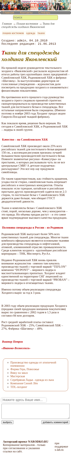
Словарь (44, 12)
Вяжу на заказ (19, 372)
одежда (30, 33)
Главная (8, 12)
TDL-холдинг (18, 386)
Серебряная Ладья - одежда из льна (32, 379)
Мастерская (17, 376)
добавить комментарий (55, 422)
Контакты (26, 12)
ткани (41, 33)
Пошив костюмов (27, 23)
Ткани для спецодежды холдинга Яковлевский (27, 25)
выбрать (7, 422)
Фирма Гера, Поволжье (24, 369)
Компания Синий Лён (24, 383)
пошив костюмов (13, 33)
